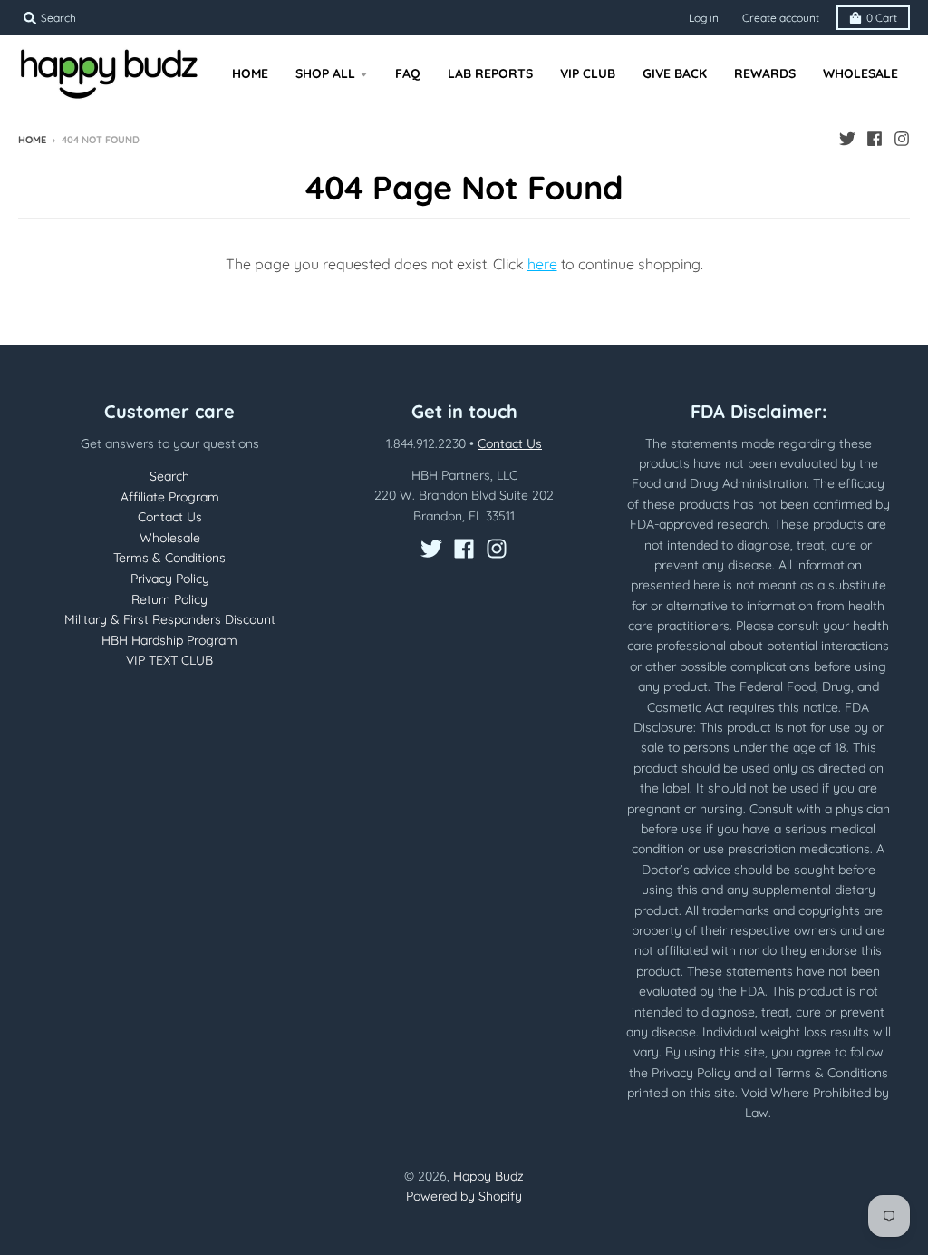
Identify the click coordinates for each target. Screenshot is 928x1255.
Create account (780, 17)
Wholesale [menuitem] (860, 73)
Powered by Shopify (464, 1196)
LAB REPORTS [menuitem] (490, 73)
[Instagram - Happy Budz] (902, 139)
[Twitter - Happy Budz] (847, 139)
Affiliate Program (170, 497)
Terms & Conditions (169, 558)
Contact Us (170, 517)
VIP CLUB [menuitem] (587, 73)
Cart (881, 17)
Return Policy (169, 599)
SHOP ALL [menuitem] (325, 73)
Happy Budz (488, 1176)
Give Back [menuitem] (675, 73)
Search (169, 476)
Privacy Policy (169, 578)
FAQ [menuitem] (407, 73)
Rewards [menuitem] (765, 73)
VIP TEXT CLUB (169, 660)
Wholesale (170, 538)
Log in (704, 17)
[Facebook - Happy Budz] (874, 139)
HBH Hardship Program (169, 640)
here (542, 264)
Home (32, 139)
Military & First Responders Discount (170, 619)
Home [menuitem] (250, 73)
